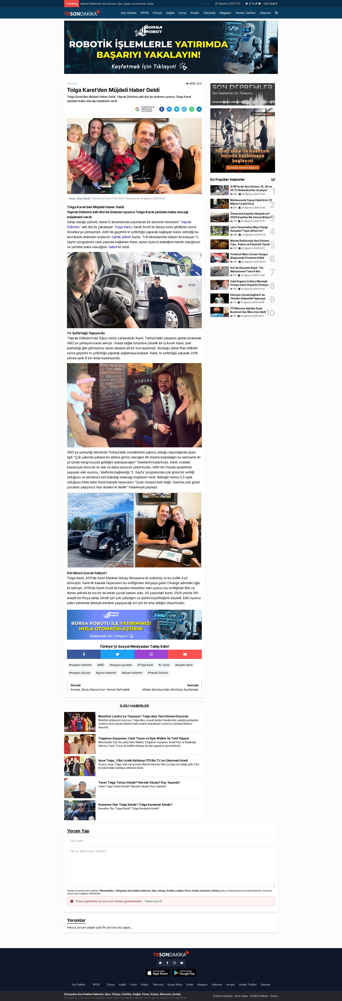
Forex (182, 13)
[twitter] (176, 109)
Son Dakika (128, 13)
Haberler (72, 83)
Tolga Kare (122, 227)
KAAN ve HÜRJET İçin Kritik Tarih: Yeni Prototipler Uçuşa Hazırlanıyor (153, 3)
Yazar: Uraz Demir (79, 198)
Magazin (225, 13)
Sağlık (170, 13)
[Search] (276, 12)
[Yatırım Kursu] (242, 140)
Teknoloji (209, 13)
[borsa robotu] (171, 47)
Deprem (265, 13)
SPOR (145, 13)
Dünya (157, 13)
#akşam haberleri (132, 672)
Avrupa (230, 984)
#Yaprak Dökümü (158, 672)
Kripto (195, 13)
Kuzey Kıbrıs (175, 984)
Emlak (189, 984)
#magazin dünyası (79, 672)
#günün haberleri (106, 672)
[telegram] (184, 109)
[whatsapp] (191, 109)
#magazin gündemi (121, 664)
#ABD (100, 664)
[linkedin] (199, 109)
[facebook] (161, 109)
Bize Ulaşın (241, 995)
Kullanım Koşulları (223, 995)
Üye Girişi (269, 3)
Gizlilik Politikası (259, 995)
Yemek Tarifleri (245, 13)
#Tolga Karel (145, 664)
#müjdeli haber (184, 664)
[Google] (158, 972)
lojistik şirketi (121, 237)
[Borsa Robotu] (134, 624)
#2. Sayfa (164, 664)
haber (113, 247)
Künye (274, 995)
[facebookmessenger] (169, 109)
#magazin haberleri (80, 664)
